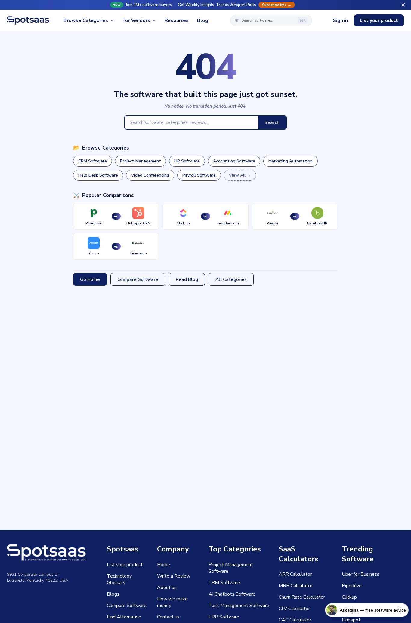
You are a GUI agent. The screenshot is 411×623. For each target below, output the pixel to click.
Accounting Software (234, 161)
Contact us (168, 617)
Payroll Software (199, 175)
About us (167, 587)
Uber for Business (360, 574)
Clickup (349, 597)
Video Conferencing (150, 175)
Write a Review (173, 576)
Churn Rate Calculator (302, 597)
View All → (240, 175)
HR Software (187, 161)
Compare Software (137, 279)
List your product (379, 20)
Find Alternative (124, 617)
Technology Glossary (119, 579)
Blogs (113, 594)
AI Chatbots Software (232, 594)
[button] (205, 5)
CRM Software (92, 161)
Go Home (90, 279)
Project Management (140, 161)
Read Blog (187, 279)
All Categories (231, 279)
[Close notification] (403, 5)
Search (272, 122)
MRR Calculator (295, 585)
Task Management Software (239, 605)
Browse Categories (85, 20)
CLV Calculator (294, 608)
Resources (177, 20)
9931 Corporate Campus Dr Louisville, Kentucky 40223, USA (37, 577)
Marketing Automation (290, 161)
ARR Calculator (295, 574)
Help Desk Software (98, 175)
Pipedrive (352, 585)
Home (163, 564)
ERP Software (224, 617)
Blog (202, 20)
